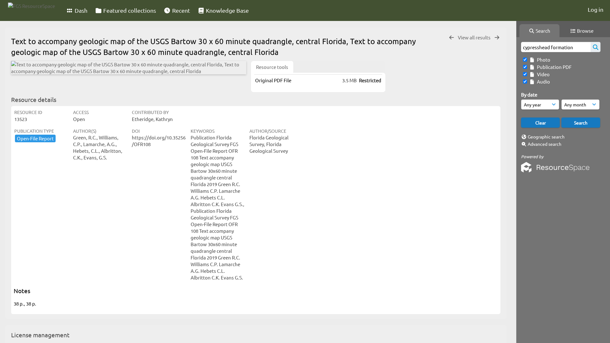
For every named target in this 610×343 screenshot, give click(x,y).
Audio (542, 81)
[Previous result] (451, 37)
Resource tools (272, 67)
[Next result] (496, 37)
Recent (180, 10)
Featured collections (129, 10)
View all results (474, 37)
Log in (595, 9)
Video (542, 74)
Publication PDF (553, 67)
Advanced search (544, 144)
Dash (80, 10)
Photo (542, 60)
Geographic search (546, 136)
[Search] (595, 47)
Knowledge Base (227, 10)
